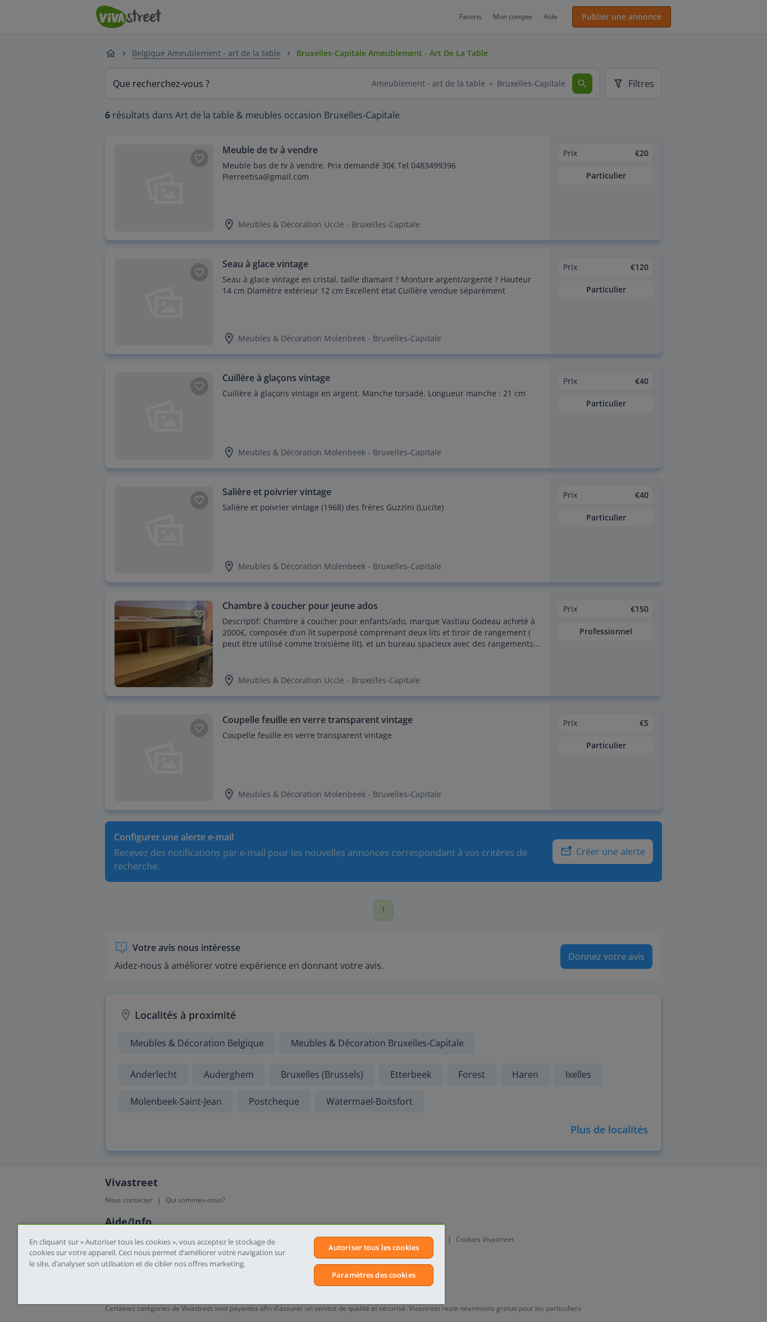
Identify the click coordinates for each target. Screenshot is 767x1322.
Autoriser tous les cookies (373, 1247)
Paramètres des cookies (374, 1275)
